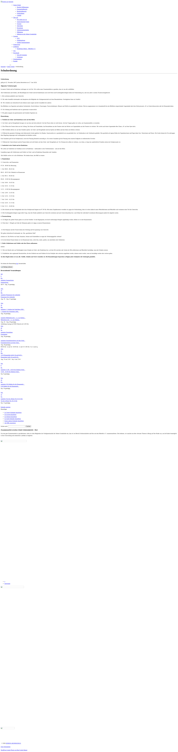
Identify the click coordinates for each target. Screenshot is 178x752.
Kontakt (15, 61)
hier (17, 263)
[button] (4, 409)
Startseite (3, 66)
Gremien (15, 36)
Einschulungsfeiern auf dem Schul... (10, 342)
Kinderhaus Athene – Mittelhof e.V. (26, 48)
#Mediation (20, 32)
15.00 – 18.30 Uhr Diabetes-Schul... (10, 371)
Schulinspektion (17, 59)
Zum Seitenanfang (5, 746)
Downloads (16, 53)
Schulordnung (20, 13)
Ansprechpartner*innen (23, 21)
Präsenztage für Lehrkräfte (8, 297)
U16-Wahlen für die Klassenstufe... (10, 386)
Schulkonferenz (21, 40)
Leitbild (19, 15)
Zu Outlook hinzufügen (10, 416)
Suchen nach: (4, 426)
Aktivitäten (20, 26)
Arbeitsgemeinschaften (23, 30)
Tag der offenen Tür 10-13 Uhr (9, 401)
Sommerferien (4, 282)
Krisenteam (20, 28)
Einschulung (4, 334)
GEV (18, 38)
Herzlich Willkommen (23, 7)
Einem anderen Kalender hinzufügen (14, 421)
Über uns (15, 17)
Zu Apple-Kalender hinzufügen (12, 418)
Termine (19, 23)
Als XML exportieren (10, 423)
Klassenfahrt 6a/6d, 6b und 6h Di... (10, 357)
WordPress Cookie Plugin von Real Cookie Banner (14, 750)
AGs (14, 50)
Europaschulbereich (22, 9)
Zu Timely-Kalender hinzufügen (13, 412)
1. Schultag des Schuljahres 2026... (10, 311)
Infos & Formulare (22, 55)
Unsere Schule (17, 5)
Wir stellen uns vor (22, 19)
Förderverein (16, 44)
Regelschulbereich (21, 11)
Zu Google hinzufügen (10, 414)
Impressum (7, 583)
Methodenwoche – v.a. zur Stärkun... (10, 320)
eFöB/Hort (16, 46)
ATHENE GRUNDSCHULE (13, 743)
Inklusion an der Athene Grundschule (26, 34)
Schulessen (20, 57)
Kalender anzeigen (5, 407)
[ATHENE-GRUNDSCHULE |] (7, 1)
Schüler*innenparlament (23, 42)
